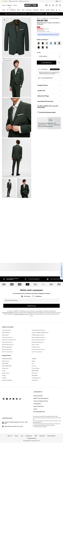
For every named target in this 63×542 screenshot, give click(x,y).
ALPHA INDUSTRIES (7, 358)
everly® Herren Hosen (7, 337)
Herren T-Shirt (35, 344)
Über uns (10, 435)
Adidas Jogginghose (7, 347)
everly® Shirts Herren (7, 342)
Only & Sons (35, 373)
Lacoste (34, 366)
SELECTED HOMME (7, 380)
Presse (16, 435)
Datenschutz (29, 435)
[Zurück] (4, 19)
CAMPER (34, 358)
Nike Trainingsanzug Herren (38, 337)
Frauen (4, 5)
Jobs (22, 435)
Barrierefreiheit (51, 435)
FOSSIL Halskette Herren (38, 335)
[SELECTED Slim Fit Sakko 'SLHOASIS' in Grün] (16, 117)
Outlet (6, 1)
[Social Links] (4, 399)
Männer (9, 5)
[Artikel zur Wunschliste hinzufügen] (59, 63)
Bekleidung (45, 18)
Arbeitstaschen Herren (7, 344)
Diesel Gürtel (5, 335)
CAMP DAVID (5, 363)
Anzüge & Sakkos (54, 18)
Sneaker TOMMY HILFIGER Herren (40, 332)
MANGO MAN (35, 370)
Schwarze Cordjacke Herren (9, 340)
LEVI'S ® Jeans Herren (7, 351)
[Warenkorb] (60, 5)
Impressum (42, 435)
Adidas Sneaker (6, 332)
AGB (36, 435)
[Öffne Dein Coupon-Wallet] (46, 5)
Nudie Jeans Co (6, 361)
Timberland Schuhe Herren (38, 330)
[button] (49, 56)
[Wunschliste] (57, 5)
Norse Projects (5, 373)
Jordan (3, 370)
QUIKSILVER (35, 375)
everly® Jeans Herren (37, 351)
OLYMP (3, 375)
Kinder (15, 5)
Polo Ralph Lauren (36, 378)
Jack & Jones (5, 368)
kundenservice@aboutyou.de (21, 314)
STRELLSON (35, 380)
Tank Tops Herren (6, 330)
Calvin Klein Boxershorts (38, 342)
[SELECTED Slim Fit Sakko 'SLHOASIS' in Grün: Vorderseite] (16, 37)
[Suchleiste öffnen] (59, 10)
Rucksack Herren (36, 347)
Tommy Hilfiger (35, 368)
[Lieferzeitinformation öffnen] (58, 72)
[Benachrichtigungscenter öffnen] (53, 5)
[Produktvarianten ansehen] (38, 43)
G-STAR (4, 378)
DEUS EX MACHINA (6, 366)
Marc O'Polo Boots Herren (38, 340)
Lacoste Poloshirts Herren (38, 349)
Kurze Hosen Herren (7, 349)
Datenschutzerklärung (7, 312)
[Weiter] (56, 10)
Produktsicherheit (31, 438)
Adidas (33, 361)
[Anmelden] (50, 5)
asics (33, 363)
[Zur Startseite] (11, 392)
